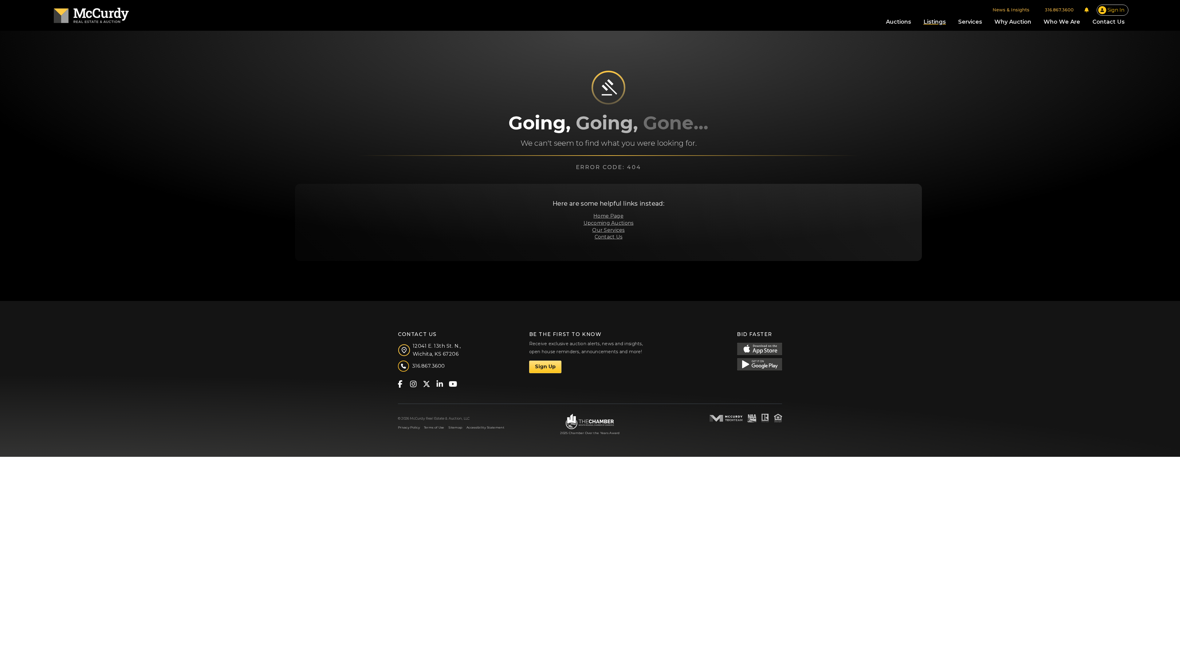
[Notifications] (1086, 10)
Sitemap (455, 427)
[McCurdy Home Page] (91, 13)
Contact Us (609, 237)
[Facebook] (400, 383)
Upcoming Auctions (609, 223)
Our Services (608, 230)
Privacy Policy (409, 427)
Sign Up (545, 367)
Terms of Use (434, 427)
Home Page (608, 216)
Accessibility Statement (485, 427)
